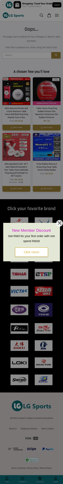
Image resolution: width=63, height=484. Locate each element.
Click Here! (31, 252)
